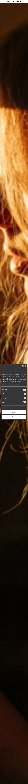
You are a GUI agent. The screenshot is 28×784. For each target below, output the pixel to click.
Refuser (14, 416)
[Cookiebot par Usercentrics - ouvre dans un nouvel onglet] (20, 366)
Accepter (14, 412)
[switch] (24, 394)
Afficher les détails (19, 408)
